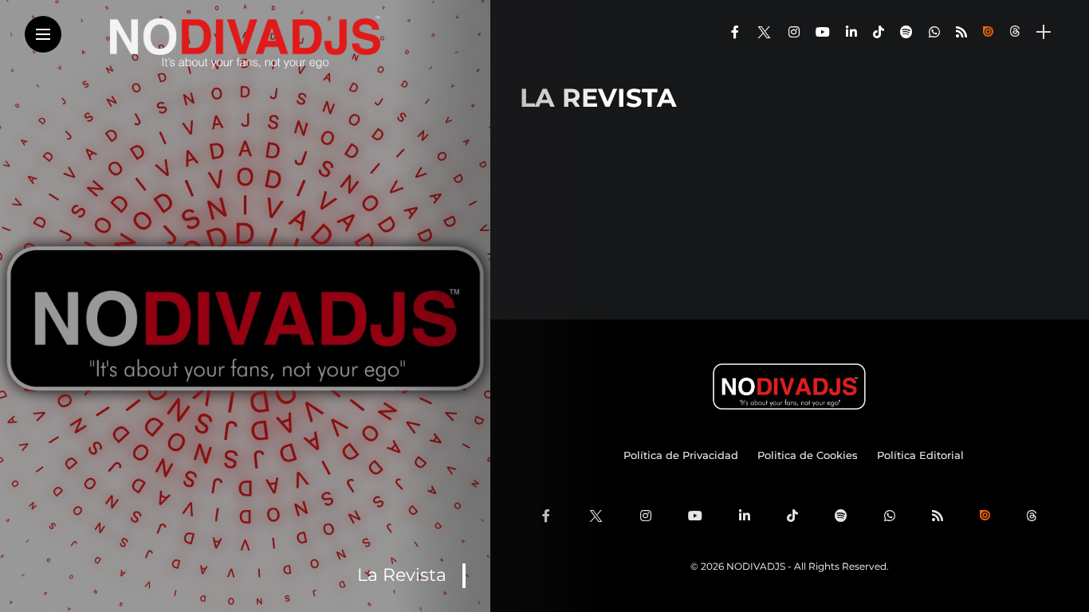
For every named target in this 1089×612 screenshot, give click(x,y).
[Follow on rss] (961, 32)
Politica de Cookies (807, 455)
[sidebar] (1043, 32)
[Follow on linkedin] (851, 32)
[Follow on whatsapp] (934, 32)
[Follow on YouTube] (823, 32)
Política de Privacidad (680, 455)
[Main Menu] (43, 34)
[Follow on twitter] (764, 32)
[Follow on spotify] (906, 32)
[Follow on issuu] (988, 32)
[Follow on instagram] (794, 32)
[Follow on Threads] (1016, 32)
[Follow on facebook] (735, 32)
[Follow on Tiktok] (878, 32)
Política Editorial (920, 455)
